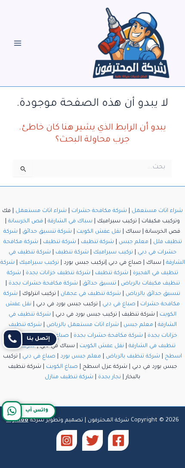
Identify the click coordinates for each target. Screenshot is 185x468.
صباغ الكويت (62, 367)
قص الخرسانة (25, 221)
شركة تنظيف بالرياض (133, 357)
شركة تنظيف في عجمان (91, 294)
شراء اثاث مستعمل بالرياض (82, 325)
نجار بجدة (109, 377)
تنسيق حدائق (99, 284)
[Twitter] (92, 440)
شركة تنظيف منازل (69, 377)
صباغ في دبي (119, 304)
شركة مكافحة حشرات (99, 211)
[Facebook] (118, 440)
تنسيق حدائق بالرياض (153, 294)
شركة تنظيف (97, 242)
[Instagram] (66, 440)
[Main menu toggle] (18, 43)
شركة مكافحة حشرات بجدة (43, 284)
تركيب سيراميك (113, 253)
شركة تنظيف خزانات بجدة (58, 273)
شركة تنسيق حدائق (47, 232)
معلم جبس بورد (80, 357)
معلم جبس (133, 242)
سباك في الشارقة (70, 221)
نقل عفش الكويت (99, 232)
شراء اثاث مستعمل (157, 211)
